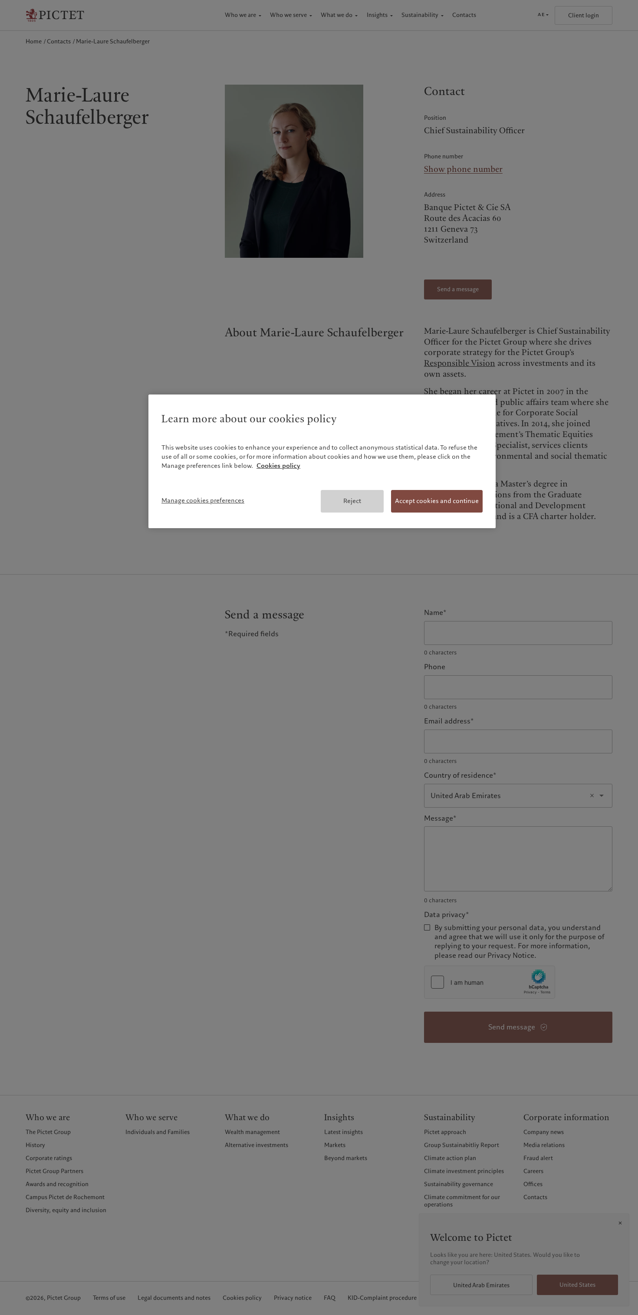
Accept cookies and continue (437, 500)
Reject (352, 500)
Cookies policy (278, 465)
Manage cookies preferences (202, 500)
